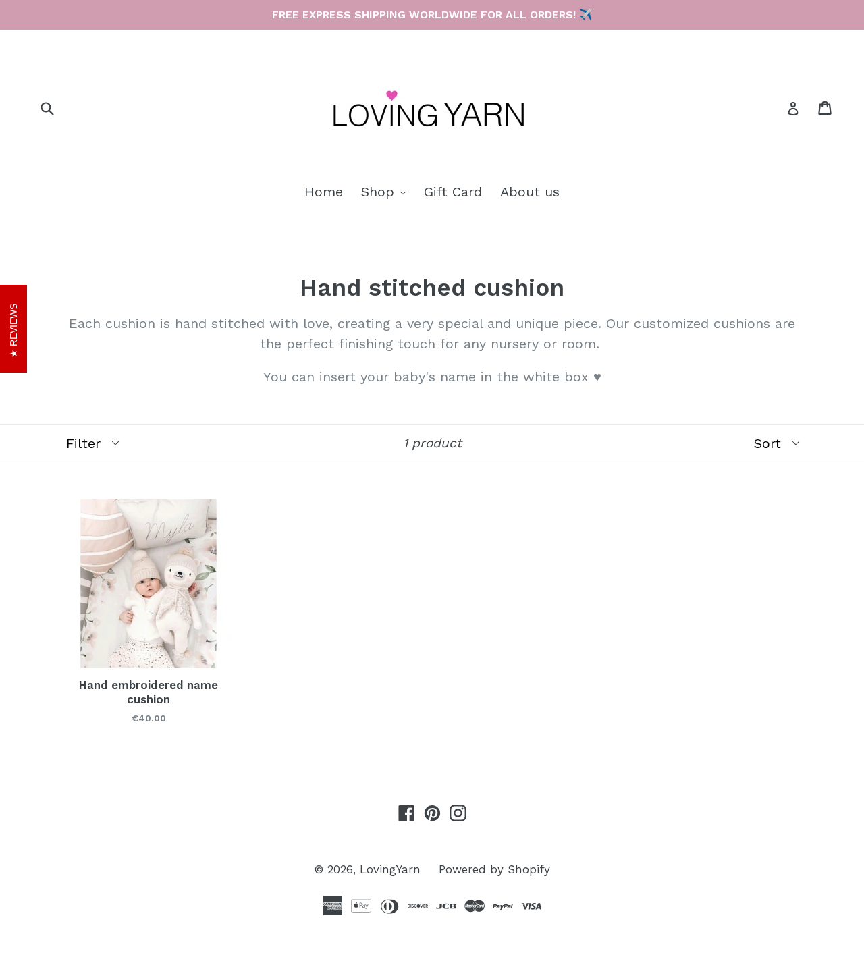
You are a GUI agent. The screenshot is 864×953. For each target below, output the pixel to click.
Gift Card (453, 192)
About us (530, 192)
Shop (386, 191)
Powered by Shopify (494, 869)
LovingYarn (390, 869)
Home (323, 192)
